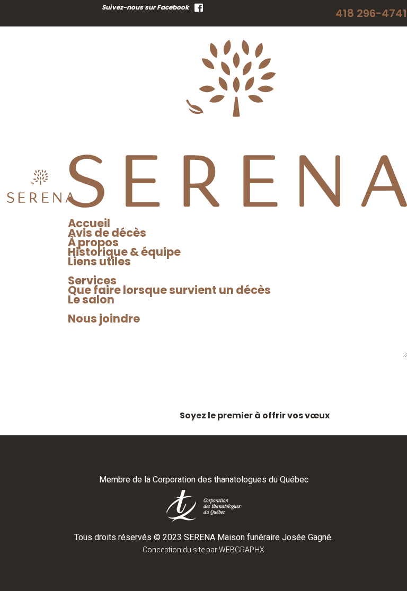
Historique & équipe (124, 251)
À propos (93, 242)
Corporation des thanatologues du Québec (230, 479)
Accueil (89, 223)
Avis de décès (107, 232)
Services (92, 280)
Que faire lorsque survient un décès (169, 290)
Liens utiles (99, 261)
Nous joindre (104, 318)
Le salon (91, 299)
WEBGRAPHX (241, 549)
